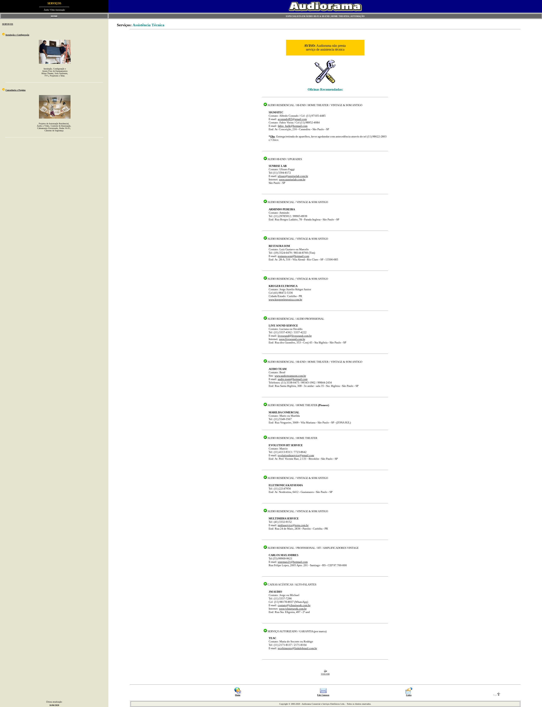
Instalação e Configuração (17, 35)
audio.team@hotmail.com (292, 379)
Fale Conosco (323, 695)
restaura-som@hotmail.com (293, 256)
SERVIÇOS (7, 24)
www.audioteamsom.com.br (290, 375)
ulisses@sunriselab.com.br (293, 176)
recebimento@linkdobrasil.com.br (297, 648)
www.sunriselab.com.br (292, 179)
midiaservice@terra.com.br (293, 525)
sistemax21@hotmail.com (293, 561)
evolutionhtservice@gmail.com (296, 455)
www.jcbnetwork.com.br (293, 608)
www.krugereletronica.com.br (285, 299)
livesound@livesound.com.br (295, 335)
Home (237, 695)
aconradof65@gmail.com (292, 119)
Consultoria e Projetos (16, 90)
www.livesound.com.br (292, 339)
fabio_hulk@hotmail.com (292, 125)
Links (409, 695)
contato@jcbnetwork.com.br (294, 605)
